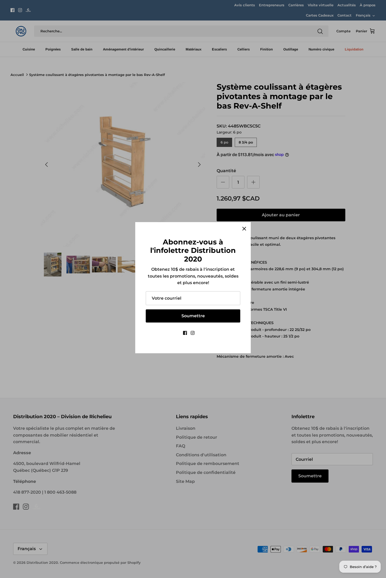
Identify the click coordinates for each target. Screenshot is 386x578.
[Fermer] (244, 228)
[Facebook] (185, 333)
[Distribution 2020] (200, 333)
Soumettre (193, 315)
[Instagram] (193, 333)
